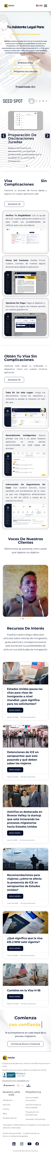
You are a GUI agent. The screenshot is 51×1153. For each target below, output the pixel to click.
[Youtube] (29, 1143)
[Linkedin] (13, 1143)
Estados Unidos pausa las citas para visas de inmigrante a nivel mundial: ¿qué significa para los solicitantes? (24, 696)
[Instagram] (21, 1143)
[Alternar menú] (45, 5)
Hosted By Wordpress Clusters (25, 1151)
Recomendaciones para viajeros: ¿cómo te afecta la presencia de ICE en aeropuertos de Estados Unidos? (24, 882)
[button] (3, 136)
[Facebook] (37, 1143)
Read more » (15, 710)
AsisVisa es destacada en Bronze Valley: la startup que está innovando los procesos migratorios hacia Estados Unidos (24, 819)
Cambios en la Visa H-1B (24, 990)
